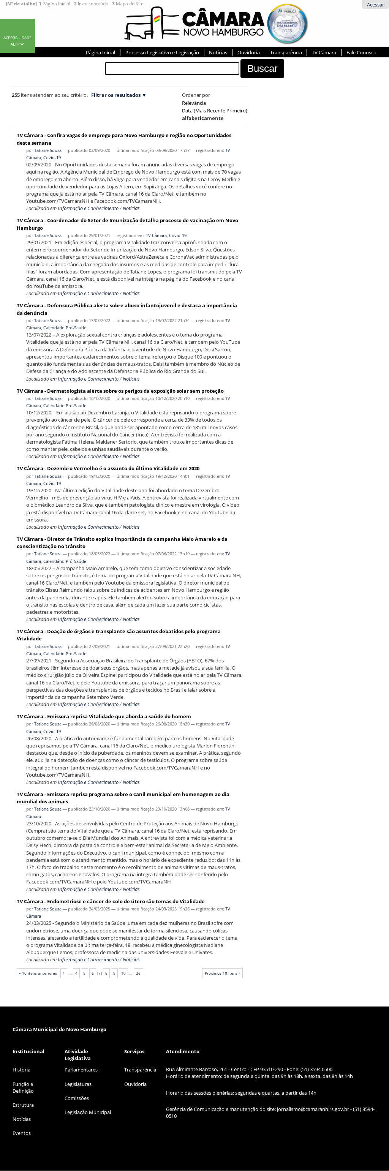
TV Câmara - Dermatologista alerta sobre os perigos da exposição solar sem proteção (120, 390)
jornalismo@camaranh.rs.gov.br (313, 1109)
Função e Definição (23, 1087)
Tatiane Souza (48, 150)
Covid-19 (52, 157)
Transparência (286, 52)
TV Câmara (324, 52)
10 (123, 973)
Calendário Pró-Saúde (64, 327)
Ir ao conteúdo (91, 4)
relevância (194, 103)
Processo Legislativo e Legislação (162, 52)
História (21, 1069)
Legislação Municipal (88, 1112)
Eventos (22, 1133)
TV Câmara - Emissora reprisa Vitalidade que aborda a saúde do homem (104, 716)
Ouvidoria (248, 52)
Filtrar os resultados (116, 95)
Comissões (77, 1098)
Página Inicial (54, 4)
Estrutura (23, 1104)
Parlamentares (81, 1069)
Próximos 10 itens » (222, 973)
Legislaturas (78, 1084)
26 (138, 973)
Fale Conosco (361, 52)
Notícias (218, 52)
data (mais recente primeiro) (214, 110)
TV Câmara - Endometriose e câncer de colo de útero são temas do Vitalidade (111, 901)
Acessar (375, 4)
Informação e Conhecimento (88, 208)
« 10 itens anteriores (38, 973)
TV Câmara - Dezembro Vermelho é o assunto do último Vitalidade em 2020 (108, 468)
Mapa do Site (128, 4)
